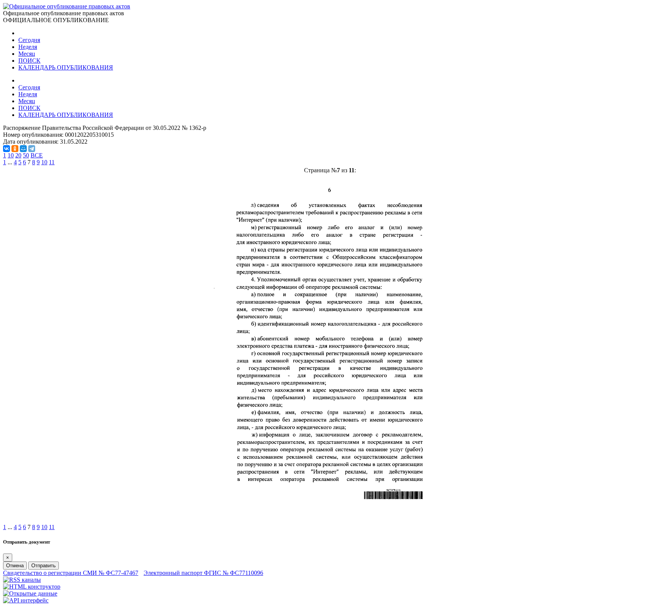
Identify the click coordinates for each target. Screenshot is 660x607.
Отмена (15, 565)
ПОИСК (29, 60)
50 (26, 155)
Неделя (27, 47)
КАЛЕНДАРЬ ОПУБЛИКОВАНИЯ (65, 67)
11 (52, 162)
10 (11, 155)
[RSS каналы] (22, 579)
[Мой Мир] (23, 148)
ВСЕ (37, 155)
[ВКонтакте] (6, 148)
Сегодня (29, 40)
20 (18, 155)
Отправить (43, 565)
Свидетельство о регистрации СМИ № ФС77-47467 (70, 573)
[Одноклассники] (14, 148)
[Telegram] (31, 148)
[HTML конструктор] (31, 586)
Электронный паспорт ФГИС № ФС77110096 (203, 573)
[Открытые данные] (30, 593)
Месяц (26, 53)
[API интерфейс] (26, 600)
